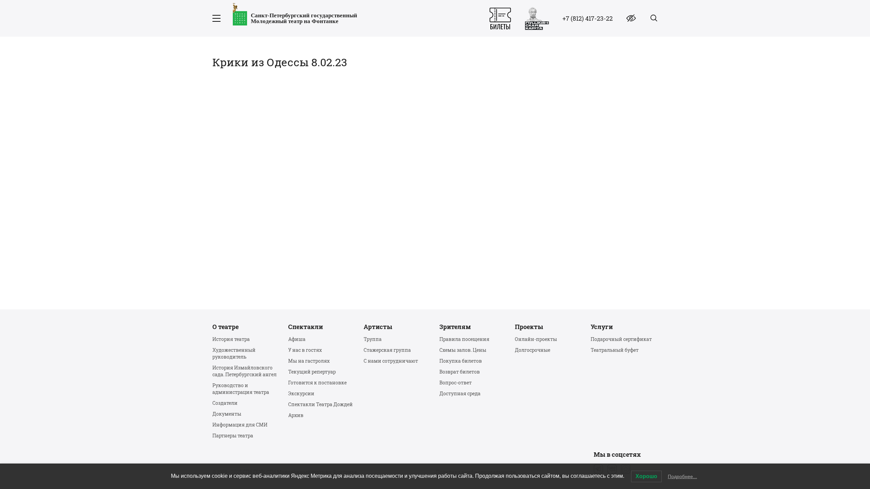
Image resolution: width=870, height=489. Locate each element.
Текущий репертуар (312, 371)
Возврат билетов (459, 371)
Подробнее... (682, 476)
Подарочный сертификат (621, 339)
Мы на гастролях (309, 361)
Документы (226, 414)
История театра (231, 339)
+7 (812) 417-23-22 (587, 18)
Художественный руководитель (234, 353)
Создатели (225, 403)
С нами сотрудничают (391, 361)
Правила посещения (464, 339)
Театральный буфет (615, 350)
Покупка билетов (460, 361)
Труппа (373, 339)
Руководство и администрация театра (240, 388)
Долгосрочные (532, 350)
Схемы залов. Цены (462, 350)
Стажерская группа (387, 350)
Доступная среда (460, 393)
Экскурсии (301, 393)
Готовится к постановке (317, 382)
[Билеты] (500, 18)
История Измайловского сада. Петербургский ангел (244, 371)
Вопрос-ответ (455, 382)
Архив (295, 415)
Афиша (297, 339)
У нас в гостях (305, 350)
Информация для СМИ (239, 424)
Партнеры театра (232, 435)
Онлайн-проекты (536, 339)
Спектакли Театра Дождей (320, 404)
